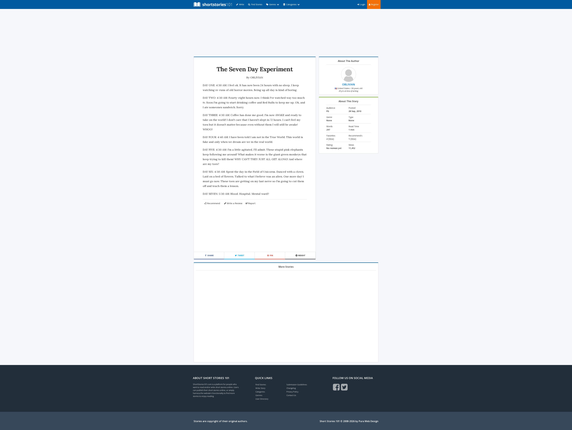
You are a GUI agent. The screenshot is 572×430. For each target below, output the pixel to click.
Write (241, 4)
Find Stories (256, 4)
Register (374, 4)
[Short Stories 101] (212, 4)
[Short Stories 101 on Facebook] (336, 387)
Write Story (260, 388)
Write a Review (234, 203)
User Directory (261, 398)
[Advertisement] (286, 33)
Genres (258, 395)
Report (251, 203)
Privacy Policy (292, 391)
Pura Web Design (368, 421)
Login (362, 4)
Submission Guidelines (296, 384)
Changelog (291, 388)
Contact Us (291, 395)
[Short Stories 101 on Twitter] (344, 387)
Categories (260, 391)
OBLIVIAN (256, 77)
